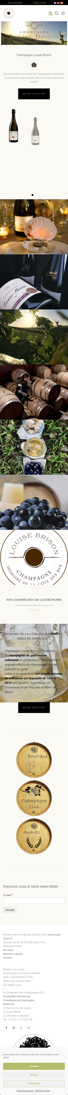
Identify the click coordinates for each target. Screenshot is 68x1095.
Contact (7, 957)
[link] (28, 1028)
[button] (63, 13)
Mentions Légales (42, 1091)
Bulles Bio (9, 1004)
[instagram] (14, 1028)
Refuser (34, 1074)
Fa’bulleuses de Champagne (19, 1000)
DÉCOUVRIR (34, 610)
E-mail (7, 895)
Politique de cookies (25, 1091)
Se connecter (15, 2)
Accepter (34, 1066)
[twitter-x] (21, 1028)
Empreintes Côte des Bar (16, 996)
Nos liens (8, 950)
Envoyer (10, 909)
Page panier (39, 2)
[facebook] (6, 1028)
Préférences (34, 1083)
